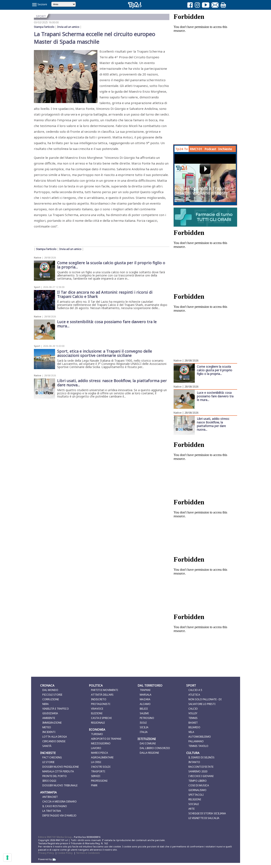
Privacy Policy (46, 852)
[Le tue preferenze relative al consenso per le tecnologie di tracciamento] (7, 858)
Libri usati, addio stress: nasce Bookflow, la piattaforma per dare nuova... (213, 424)
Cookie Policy (65, 852)
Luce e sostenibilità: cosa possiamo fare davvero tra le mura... (215, 396)
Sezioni (42, 4)
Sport (37, 287)
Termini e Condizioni (88, 852)
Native (37, 257)
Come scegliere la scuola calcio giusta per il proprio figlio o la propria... (214, 369)
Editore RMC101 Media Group (55, 836)
